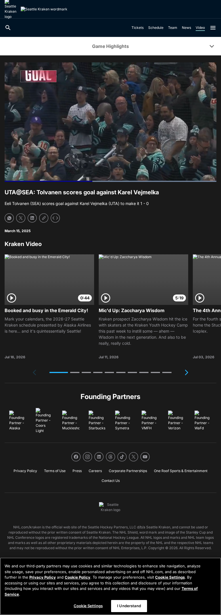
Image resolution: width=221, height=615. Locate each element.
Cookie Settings (170, 577)
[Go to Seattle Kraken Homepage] (44, 9)
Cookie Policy (77, 577)
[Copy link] (43, 218)
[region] (110, 586)
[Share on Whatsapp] (9, 218)
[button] (58, 372)
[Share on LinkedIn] (32, 218)
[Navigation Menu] (212, 27)
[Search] (8, 27)
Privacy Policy (42, 577)
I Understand (129, 605)
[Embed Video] (55, 218)
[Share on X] (20, 218)
